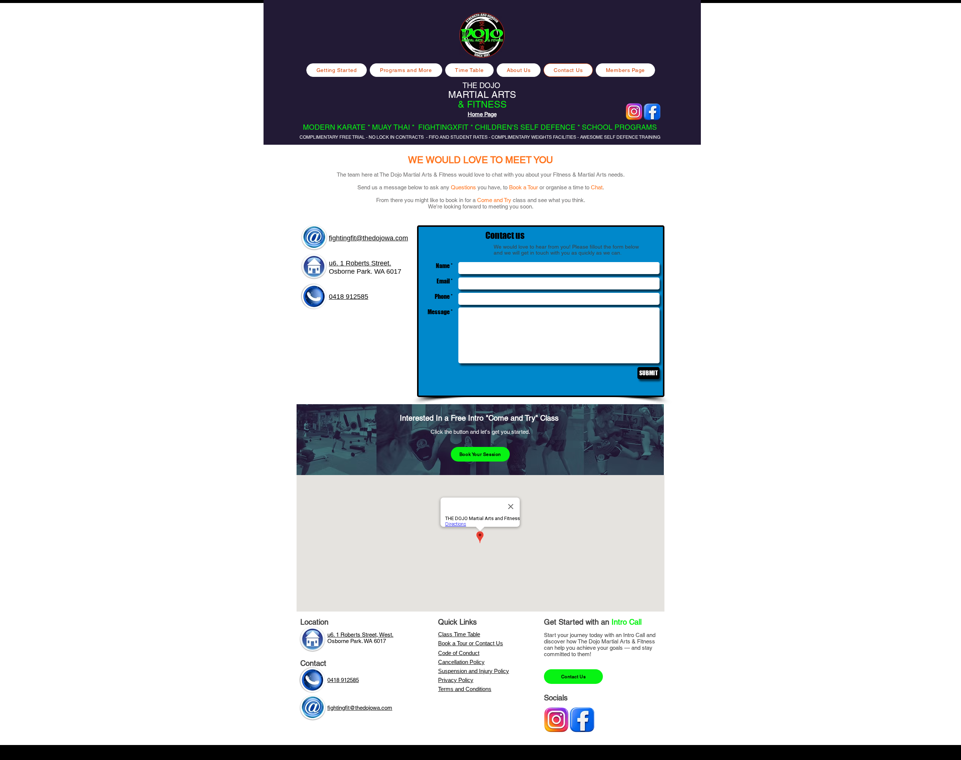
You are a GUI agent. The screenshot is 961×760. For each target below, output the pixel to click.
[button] (406, 70)
